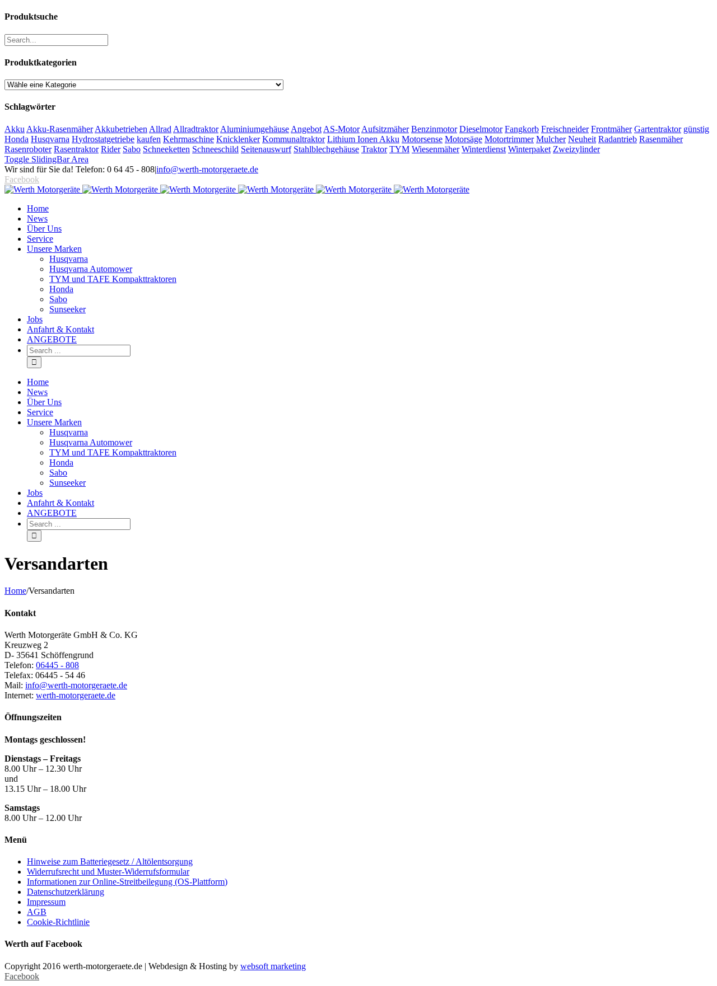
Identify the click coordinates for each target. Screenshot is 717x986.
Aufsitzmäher (385, 129)
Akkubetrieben (121, 129)
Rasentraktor (76, 149)
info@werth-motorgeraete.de (207, 169)
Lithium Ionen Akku (363, 139)
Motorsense (422, 139)
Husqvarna (50, 139)
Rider (110, 149)
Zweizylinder (576, 149)
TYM (399, 149)
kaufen (149, 139)
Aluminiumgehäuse (254, 129)
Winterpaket (529, 149)
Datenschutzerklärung (65, 891)
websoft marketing (273, 966)
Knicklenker (238, 139)
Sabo (132, 149)
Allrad (160, 129)
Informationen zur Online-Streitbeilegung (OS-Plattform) (127, 881)
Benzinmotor (434, 129)
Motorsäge (463, 139)
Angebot (306, 129)
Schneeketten (166, 149)
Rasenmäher (661, 139)
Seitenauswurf (266, 149)
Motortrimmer (509, 139)
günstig (696, 129)
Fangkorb (522, 129)
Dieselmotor (480, 129)
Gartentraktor (657, 129)
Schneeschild (215, 149)
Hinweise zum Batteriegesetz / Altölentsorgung (110, 861)
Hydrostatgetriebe (103, 139)
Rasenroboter (28, 149)
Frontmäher (611, 129)
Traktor (374, 149)
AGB (36, 912)
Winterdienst (484, 149)
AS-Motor (341, 129)
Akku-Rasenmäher (59, 129)
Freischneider (565, 129)
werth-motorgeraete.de (75, 695)
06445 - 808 (57, 665)
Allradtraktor (195, 129)
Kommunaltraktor (293, 139)
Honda (16, 139)
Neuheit (582, 139)
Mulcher (551, 139)
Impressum (46, 902)
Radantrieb (617, 139)
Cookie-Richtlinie (58, 922)
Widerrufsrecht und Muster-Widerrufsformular (108, 871)
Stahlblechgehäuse (326, 149)
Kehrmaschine (188, 139)
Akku (14, 129)
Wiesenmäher (435, 149)
